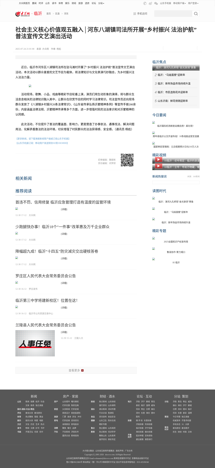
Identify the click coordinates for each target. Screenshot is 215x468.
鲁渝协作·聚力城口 (176, 252)
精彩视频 (159, 155)
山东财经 (112, 402)
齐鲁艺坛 (29, 432)
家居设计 (66, 413)
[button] (145, 3)
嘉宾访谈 (66, 436)
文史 (19, 424)
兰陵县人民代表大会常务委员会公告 (45, 325)
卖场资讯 (75, 420)
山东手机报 (165, 3)
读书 (54, 3)
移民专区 (112, 439)
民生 (175, 432)
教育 (93, 432)
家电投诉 (75, 424)
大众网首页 (24, 3)
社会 (42, 402)
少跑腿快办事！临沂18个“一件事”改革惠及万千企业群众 (62, 227)
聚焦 (64, 428)
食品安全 (112, 417)
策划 (185, 396)
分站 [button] (100, 3)
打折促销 (75, 409)
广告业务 (129, 451)
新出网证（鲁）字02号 (92, 462)
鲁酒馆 (111, 413)
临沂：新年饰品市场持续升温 (174, 83)
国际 (23, 409)
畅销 (27, 428)
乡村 (79, 417)
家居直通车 (76, 413)
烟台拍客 (148, 432)
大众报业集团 (88, 451)
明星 (36, 420)
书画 (19, 432)
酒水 (112, 396)
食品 (93, 417)
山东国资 (112, 428)
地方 (130, 402)
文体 (27, 405)
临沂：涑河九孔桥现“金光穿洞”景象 (176, 67)
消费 (56, 428)
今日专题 (176, 417)
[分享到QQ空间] (184, 48)
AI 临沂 (176, 262)
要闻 (34, 3)
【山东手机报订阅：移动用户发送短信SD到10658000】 (42, 143)
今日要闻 (159, 115)
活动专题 (112, 409)
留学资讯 (103, 439)
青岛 (153, 402)
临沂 (143, 405)
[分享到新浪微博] (176, 48)
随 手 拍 (139, 420)
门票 (64, 417)
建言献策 (140, 439)
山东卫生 (103, 420)
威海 (153, 405)
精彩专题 (159, 231)
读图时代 (159, 191)
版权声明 (119, 451)
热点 (42, 424)
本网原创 (66, 424)
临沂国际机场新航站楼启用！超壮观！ (176, 126)
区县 (57, 13)
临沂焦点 (159, 62)
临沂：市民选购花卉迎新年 (173, 92)
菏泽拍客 (148, 424)
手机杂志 (176, 424)
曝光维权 (75, 402)
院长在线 (112, 420)
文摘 (32, 428)
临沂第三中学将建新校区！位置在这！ (47, 301)
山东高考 (112, 436)
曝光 (69, 428)
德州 (153, 413)
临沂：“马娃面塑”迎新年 (171, 75)
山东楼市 (66, 402)
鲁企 (93, 428)
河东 (66, 13)
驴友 (74, 417)
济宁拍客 (148, 428)
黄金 (41, 417)
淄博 (148, 405)
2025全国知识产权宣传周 (176, 242)
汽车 (56, 432)
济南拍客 (140, 424)
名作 (41, 432)
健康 (93, 420)
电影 (41, 420)
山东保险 (112, 405)
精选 (32, 409)
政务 (32, 405)
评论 (19, 413)
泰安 (138, 405)
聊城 (148, 402)
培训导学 (112, 432)
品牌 (74, 428)
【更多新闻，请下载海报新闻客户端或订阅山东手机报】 (43, 139)
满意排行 (148, 439)
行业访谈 (103, 413)
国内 (19, 409)
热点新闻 (103, 432)
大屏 (187, 424)
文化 (27, 424)
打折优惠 (66, 405)
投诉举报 (140, 436)
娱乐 (67, 3)
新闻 (34, 396)
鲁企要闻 (103, 428)
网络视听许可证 (109, 462)
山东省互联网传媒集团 (104, 451)
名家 (36, 432)
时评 (41, 3)
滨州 (138, 413)
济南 (138, 402)
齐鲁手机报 (186, 420)
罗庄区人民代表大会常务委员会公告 (45, 276)
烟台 (153, 409)
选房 (87, 3)
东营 (143, 413)
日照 (148, 409)
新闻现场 (75, 436)
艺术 (37, 424)
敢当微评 (185, 428)
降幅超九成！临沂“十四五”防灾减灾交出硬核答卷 (56, 251)
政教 (32, 402)
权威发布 (176, 420)
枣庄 (143, 409)
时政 (185, 432)
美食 (69, 417)
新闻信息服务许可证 (122, 458)
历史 (32, 424)
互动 (149, 396)
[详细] (64, 209)
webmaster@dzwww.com (103, 458)
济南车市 (75, 432)
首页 (48, 13)
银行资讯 (103, 405)
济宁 (143, 402)
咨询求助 (148, 436)
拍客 (130, 420)
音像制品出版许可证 (140, 458)
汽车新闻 (66, 432)
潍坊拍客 (140, 432)
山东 (47, 3)
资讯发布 (103, 417)
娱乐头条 (29, 420)
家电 (56, 420)
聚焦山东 (103, 436)
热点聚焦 (29, 417)
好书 (37, 428)
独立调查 (39, 405)
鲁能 (36, 417)
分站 (177, 396)
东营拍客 (147, 420)
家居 (75, 396)
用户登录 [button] (192, 3)
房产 (66, 396)
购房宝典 (75, 405)
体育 (61, 3)
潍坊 (148, 413)
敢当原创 (38, 413)
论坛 (94, 3)
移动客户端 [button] (178, 3)
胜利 (138, 417)
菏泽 (138, 409)
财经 (74, 3)
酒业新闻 (103, 409)
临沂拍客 (140, 428)
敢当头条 (29, 413)
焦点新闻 (103, 402)
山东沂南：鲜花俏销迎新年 (173, 101)
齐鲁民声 (130, 436)
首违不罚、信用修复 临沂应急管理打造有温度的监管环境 (63, 202)
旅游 (80, 3)
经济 (37, 402)
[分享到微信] (168, 48)
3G (183, 424)
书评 (42, 428)
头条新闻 (66, 409)
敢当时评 (166, 428)
